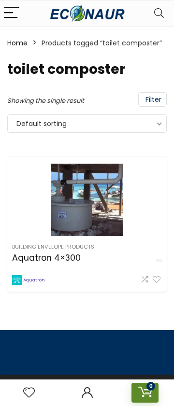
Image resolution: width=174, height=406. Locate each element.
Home (17, 43)
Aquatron (34, 280)
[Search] (159, 13)
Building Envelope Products (53, 247)
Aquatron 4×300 (46, 258)
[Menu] (11, 13)
